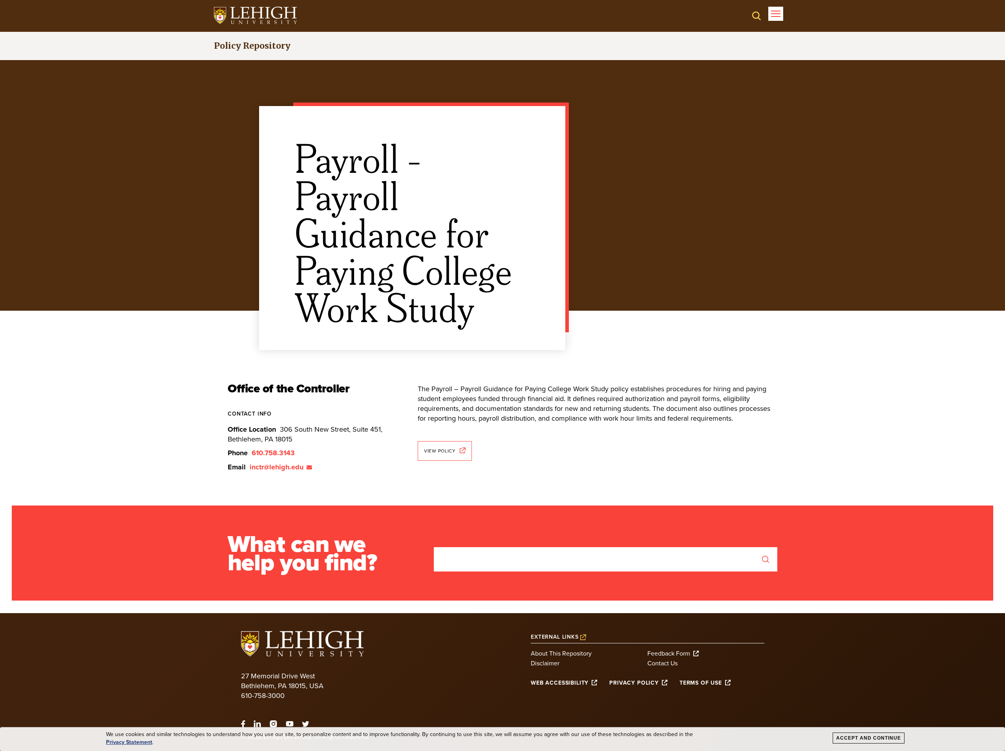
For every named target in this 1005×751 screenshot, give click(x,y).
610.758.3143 (273, 453)
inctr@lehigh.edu (276, 467)
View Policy (440, 450)
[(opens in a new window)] (255, 15)
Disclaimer (545, 663)
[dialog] (502, 739)
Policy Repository (252, 45)
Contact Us (662, 663)
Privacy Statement (129, 742)
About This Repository (561, 653)
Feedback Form (668, 653)
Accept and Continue (868, 738)
